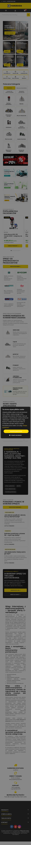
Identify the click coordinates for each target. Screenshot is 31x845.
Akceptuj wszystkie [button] (16, 431)
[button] (15, 435)
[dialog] (15, 422)
